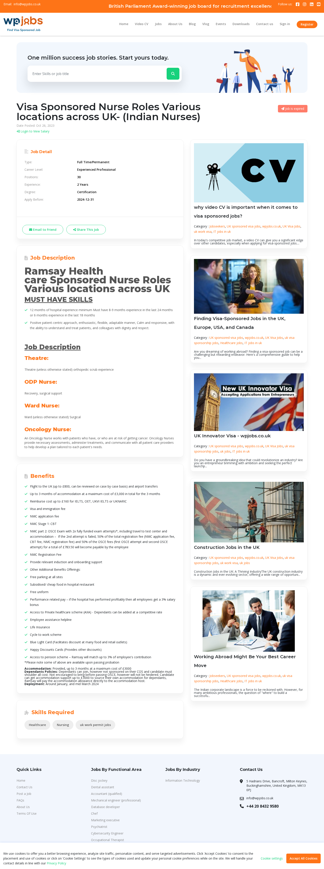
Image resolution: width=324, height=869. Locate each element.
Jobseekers (217, 226)
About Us (175, 24)
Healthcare (37, 725)
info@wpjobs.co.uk (27, 4)
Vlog (205, 24)
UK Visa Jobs (291, 226)
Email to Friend (44, 229)
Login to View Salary (34, 131)
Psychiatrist (99, 827)
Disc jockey (99, 780)
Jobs (158, 24)
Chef (94, 813)
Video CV (141, 24)
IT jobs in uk (222, 231)
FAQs (20, 800)
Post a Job (24, 794)
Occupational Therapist (107, 840)
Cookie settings (272, 858)
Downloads (241, 24)
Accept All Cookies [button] (303, 858)
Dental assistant (102, 787)
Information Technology (182, 780)
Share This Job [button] (87, 229)
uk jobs (225, 451)
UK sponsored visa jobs (244, 226)
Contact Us (24, 787)
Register (307, 24)
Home (123, 24)
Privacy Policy (56, 863)
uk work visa (203, 231)
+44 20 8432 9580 (262, 806)
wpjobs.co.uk (271, 226)
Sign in (285, 24)
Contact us (264, 24)
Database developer (105, 807)
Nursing (63, 725)
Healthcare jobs (231, 343)
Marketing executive (105, 820)
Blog (192, 24)
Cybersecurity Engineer (107, 833)
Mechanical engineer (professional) (116, 800)
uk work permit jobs (95, 725)
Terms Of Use (27, 813)
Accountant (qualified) (106, 794)
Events (221, 24)
